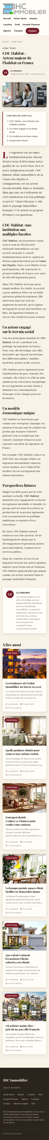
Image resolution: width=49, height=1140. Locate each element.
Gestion (33, 18)
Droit (17, 24)
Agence (7, 30)
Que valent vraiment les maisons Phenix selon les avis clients (18, 958)
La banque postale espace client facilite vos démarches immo (24, 889)
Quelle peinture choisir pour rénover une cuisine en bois (23, 752)
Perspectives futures (18, 140)
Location (7, 24)
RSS (33, 1103)
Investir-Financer (31, 24)
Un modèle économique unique (23, 136)
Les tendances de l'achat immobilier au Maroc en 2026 (23, 685)
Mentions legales (21, 1103)
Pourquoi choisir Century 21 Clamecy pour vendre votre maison (21, 820)
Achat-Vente (20, 18)
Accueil (7, 18)
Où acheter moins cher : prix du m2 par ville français (23, 1027)
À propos (18, 30)
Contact (32, 31)
